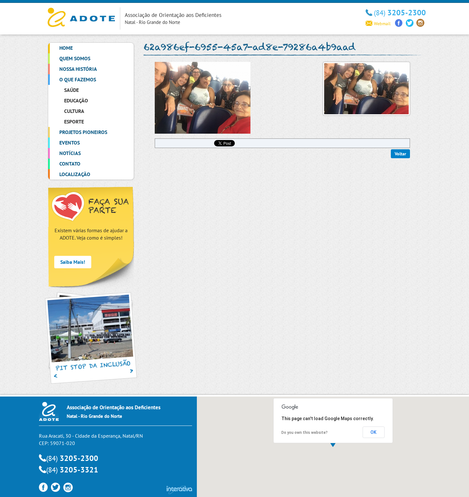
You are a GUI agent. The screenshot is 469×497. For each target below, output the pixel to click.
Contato (69, 163)
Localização (74, 174)
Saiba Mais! (72, 262)
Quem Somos (74, 58)
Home (66, 48)
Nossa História (78, 69)
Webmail (382, 23)
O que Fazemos (77, 79)
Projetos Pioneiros (83, 132)
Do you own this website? (304, 432)
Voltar (400, 154)
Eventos (69, 142)
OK (373, 432)
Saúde (71, 90)
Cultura (74, 111)
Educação (76, 100)
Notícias (70, 153)
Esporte (74, 121)
